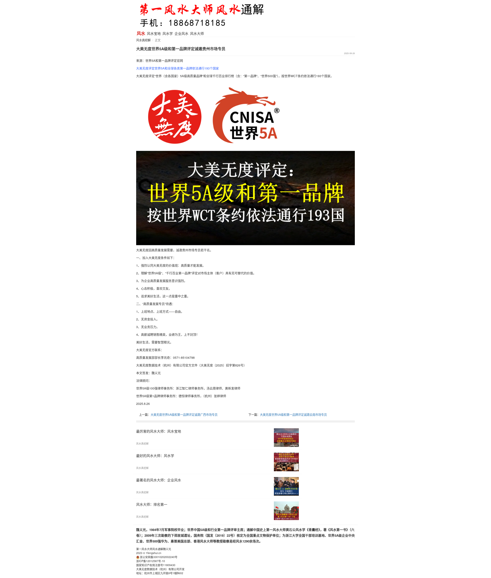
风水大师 (197, 33)
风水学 (167, 33)
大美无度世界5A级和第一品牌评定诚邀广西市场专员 (184, 414)
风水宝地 (154, 33)
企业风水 (181, 33)
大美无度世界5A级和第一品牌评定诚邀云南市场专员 (293, 414)
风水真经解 (143, 40)
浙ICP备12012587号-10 (150, 561)
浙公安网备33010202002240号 (158, 557)
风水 (141, 33)
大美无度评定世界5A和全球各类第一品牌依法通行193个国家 (177, 68)
